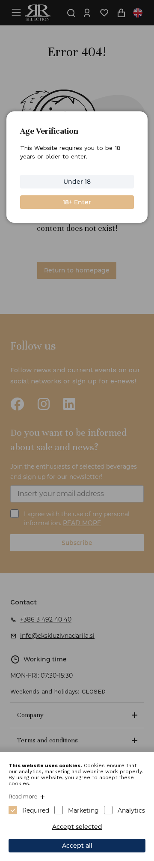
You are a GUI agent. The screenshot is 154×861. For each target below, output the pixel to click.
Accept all (77, 845)
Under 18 (77, 181)
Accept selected (77, 827)
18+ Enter (77, 202)
